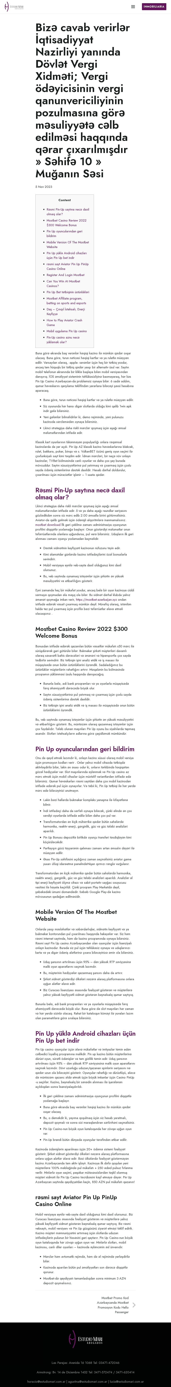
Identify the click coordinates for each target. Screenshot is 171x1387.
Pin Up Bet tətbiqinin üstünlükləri (68, 292)
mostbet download (47, 524)
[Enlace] (14, 7)
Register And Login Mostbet (65, 275)
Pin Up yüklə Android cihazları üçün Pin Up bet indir (67, 255)
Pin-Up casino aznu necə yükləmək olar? (63, 339)
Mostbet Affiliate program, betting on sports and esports (66, 300)
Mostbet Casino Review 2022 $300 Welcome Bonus (67, 222)
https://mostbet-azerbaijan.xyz (96, 599)
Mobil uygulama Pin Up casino (67, 331)
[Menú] (133, 6)
